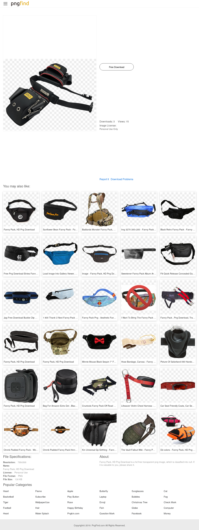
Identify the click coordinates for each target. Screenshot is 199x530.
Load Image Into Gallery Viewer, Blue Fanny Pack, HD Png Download (77, 273)
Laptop (103, 496)
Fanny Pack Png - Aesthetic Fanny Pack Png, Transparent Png (113, 317)
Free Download (116, 67)
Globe (135, 507)
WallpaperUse (42, 502)
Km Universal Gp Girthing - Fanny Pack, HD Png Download (111, 449)
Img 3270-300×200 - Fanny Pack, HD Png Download (147, 229)
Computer (169, 507)
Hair (37, 507)
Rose (70, 502)
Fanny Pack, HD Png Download (19, 229)
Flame (38, 491)
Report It (104, 179)
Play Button (73, 496)
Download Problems (122, 179)
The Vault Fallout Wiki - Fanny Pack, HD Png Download (148, 449)
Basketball (8, 496)
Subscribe (40, 496)
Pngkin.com (73, 513)
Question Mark (107, 513)
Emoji (102, 502)
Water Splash (42, 513)
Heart (6, 491)
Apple (70, 491)
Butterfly (104, 491)
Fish (102, 507)
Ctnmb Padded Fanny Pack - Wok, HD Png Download (30, 449)
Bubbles (136, 496)
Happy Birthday (75, 507)
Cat (165, 491)
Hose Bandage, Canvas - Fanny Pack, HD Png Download (149, 361)
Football (7, 507)
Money (167, 513)
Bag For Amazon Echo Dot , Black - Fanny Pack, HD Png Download (76, 405)
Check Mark (170, 502)
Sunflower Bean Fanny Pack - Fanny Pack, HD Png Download (73, 229)
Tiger (5, 502)
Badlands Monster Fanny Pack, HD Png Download (107, 229)
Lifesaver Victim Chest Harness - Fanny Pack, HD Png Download (153, 405)
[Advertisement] (49, 37)
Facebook (137, 513)
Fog (166, 496)
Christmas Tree (139, 502)
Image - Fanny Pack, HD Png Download (101, 273)
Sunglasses (138, 491)
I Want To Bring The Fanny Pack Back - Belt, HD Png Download (152, 317)
